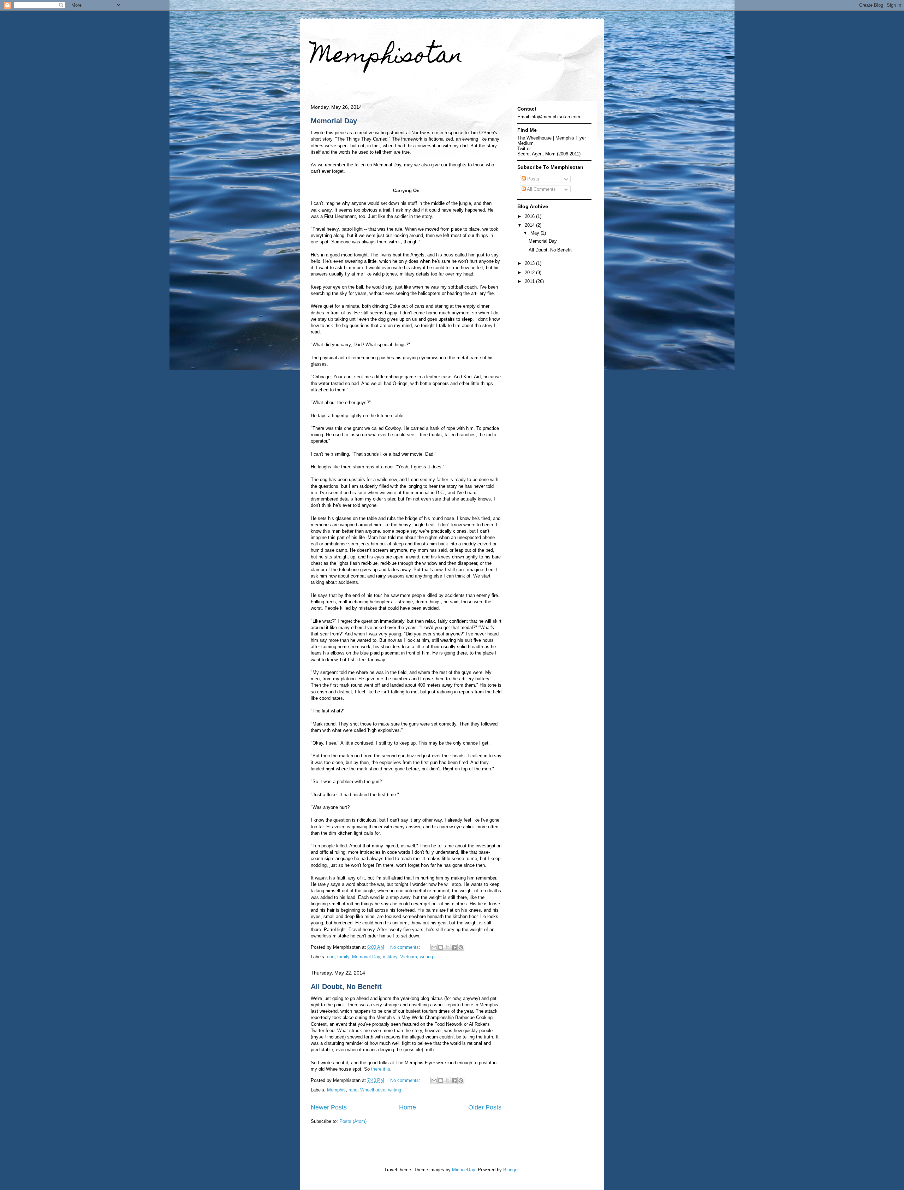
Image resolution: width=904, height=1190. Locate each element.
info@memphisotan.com (555, 116)
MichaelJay (463, 1169)
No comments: (406, 947)
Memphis (336, 1090)
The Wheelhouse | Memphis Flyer (551, 138)
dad (330, 956)
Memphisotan (387, 57)
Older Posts (484, 1107)
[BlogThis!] (440, 947)
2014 (530, 225)
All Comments (541, 189)
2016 (530, 216)
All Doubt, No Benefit (346, 986)
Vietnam (408, 956)
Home (407, 1107)
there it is (380, 1069)
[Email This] (434, 947)
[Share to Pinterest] (460, 947)
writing (426, 956)
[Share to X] (447, 947)
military (390, 956)
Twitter (524, 148)
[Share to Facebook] (454, 947)
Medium (525, 143)
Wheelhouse (372, 1090)
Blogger (510, 1169)
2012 (530, 272)
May (535, 233)
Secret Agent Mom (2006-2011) (549, 153)
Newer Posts (329, 1107)
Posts (532, 179)
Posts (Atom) (353, 1121)
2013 (530, 263)
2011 (530, 281)
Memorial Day (334, 121)
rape (353, 1090)
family (343, 956)
